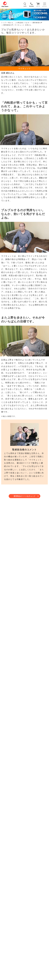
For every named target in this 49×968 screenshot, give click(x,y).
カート (38, 6)
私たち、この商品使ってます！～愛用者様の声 (25, 22)
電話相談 (31, 6)
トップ (3, 22)
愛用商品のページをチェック (24, 496)
